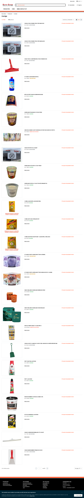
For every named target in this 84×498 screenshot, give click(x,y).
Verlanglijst (45, 487)
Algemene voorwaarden (27, 484)
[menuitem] (13, 9)
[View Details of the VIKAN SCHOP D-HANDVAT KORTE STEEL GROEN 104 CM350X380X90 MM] (12, 350)
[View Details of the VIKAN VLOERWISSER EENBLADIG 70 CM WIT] (12, 439)
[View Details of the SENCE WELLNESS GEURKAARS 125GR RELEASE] (12, 314)
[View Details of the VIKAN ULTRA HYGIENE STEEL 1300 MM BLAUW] (12, 48)
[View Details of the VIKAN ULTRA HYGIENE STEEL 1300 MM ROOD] (12, 30)
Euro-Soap (4, 13)
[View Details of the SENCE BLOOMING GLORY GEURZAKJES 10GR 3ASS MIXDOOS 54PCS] (12, 137)
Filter (4, 19)
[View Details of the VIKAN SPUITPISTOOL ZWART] (12, 154)
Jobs (24, 487)
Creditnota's (45, 485)
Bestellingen (45, 484)
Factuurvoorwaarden (27, 483)
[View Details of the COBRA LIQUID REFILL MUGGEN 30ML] (12, 208)
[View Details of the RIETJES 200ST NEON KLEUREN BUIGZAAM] (12, 101)
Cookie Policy (32, 496)
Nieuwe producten (6, 484)
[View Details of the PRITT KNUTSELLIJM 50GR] (12, 368)
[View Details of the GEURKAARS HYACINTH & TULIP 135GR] (12, 172)
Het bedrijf (25, 485)
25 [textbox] (79, 468)
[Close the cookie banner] (82, 492)
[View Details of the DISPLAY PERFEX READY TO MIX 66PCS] (12, 332)
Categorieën (5, 483)
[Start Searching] (16, 5)
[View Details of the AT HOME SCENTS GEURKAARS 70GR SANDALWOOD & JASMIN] (12, 279)
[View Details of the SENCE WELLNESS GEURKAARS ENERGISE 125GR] (12, 297)
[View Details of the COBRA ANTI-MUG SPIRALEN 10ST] (12, 225)
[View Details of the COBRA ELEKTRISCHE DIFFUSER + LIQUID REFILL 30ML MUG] (12, 243)
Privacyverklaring (26, 486)
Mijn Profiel (72, 1)
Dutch (79, 1)
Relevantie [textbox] (70, 19)
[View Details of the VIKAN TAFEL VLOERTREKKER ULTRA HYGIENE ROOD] (12, 65)
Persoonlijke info (46, 483)
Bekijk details (26, 28)
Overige (15, 13)
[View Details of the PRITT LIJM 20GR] (12, 385)
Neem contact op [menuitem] (22, 9)
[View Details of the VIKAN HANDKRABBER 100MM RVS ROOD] (12, 457)
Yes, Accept (78, 495)
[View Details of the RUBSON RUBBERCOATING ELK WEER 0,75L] (12, 403)
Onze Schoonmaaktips (7, 485)
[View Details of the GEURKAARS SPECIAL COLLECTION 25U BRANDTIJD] (12, 190)
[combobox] (40, 5)
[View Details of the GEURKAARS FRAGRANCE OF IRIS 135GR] (12, 119)
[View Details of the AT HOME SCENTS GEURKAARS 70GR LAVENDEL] (12, 261)
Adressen (44, 486)
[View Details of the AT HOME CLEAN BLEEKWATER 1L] (12, 83)
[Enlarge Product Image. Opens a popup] (20, 71)
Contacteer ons (67, 481)
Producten (10, 13)
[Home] (8, 5)
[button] (47, 468)
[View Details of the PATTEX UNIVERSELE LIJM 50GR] (12, 421)
